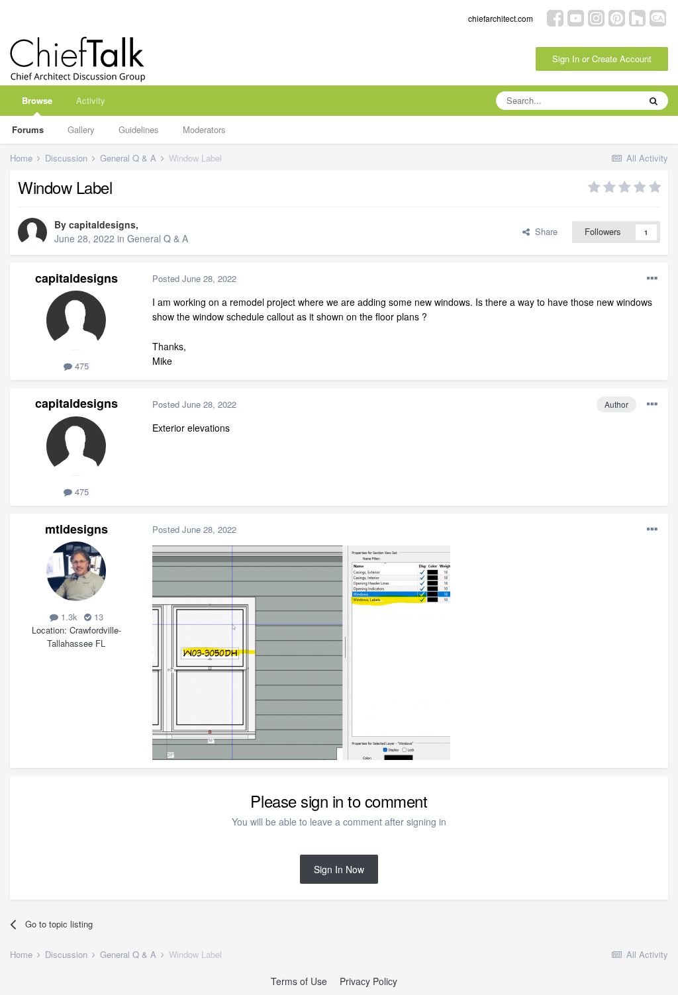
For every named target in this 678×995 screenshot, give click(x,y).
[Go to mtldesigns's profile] (76, 571)
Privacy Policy (368, 981)
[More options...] (652, 279)
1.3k (67, 616)
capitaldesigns (102, 224)
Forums (28, 129)
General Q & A (157, 238)
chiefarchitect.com (500, 18)
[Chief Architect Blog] (658, 17)
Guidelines (139, 129)
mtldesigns (76, 529)
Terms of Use (299, 981)
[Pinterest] (616, 17)
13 (97, 616)
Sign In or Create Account (602, 58)
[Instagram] (596, 17)
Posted (194, 278)
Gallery (81, 129)
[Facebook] (555, 17)
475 (80, 365)
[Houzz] (637, 17)
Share (543, 231)
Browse (37, 100)
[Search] (653, 100)
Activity (90, 100)
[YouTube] (575, 17)
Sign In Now (339, 869)
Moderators (204, 129)
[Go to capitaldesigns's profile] (32, 232)
